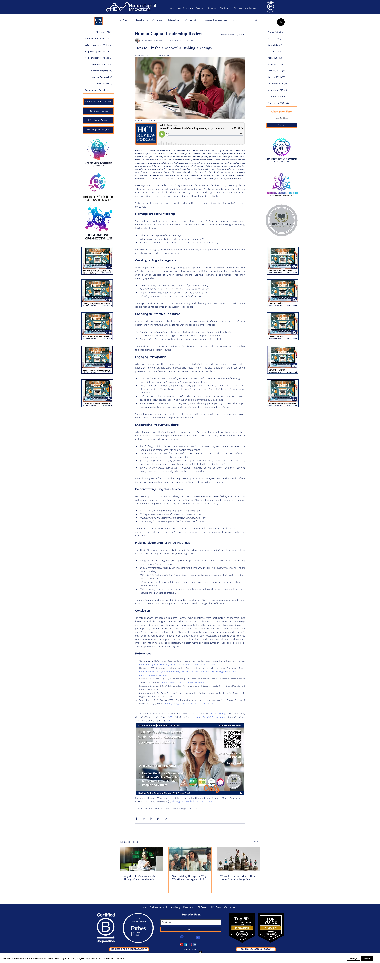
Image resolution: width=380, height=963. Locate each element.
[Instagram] (190, 944)
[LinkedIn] (185, 944)
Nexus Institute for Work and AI (148, 20)
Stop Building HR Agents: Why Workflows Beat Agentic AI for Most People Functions (189, 878)
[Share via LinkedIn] (151, 818)
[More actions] (243, 40)
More (235, 20)
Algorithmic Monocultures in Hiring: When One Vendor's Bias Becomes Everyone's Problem (141, 878)
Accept (367, 958)
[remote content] (190, 133)
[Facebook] (194, 944)
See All (256, 841)
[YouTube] (181, 944)
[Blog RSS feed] (281, 22)
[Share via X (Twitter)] (143, 818)
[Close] (376, 958)
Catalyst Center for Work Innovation (183, 20)
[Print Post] (165, 818)
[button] (256, 20)
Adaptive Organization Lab (216, 20)
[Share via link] (158, 818)
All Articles (124, 20)
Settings (353, 958)
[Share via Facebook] (136, 818)
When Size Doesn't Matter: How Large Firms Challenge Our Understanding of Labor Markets (238, 878)
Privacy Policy (117, 958)
